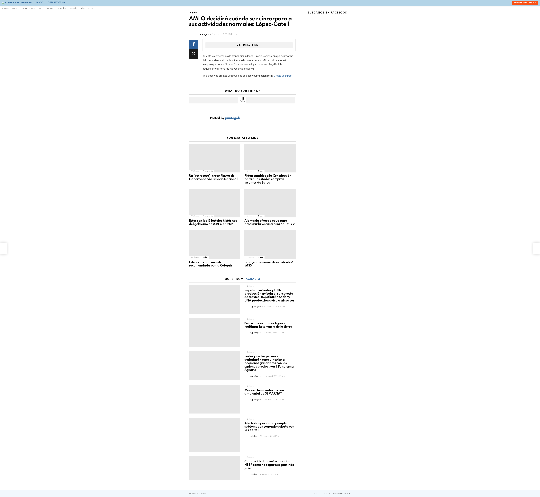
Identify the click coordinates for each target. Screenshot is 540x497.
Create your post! (283, 75)
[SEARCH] (317, 8)
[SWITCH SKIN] (320, 8)
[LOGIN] (324, 8)
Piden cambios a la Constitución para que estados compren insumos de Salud (267, 179)
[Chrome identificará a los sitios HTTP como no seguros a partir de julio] (214, 468)
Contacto (325, 493)
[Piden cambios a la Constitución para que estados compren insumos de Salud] (270, 158)
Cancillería (62, 8)
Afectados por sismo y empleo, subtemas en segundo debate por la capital (269, 427)
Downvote (270, 100)
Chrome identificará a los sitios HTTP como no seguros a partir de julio (269, 465)
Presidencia (208, 171)
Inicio (39, 3)
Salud (82, 8)
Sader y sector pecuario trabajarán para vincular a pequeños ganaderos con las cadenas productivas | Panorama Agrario (269, 363)
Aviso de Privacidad (342, 493)
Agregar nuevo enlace (525, 3)
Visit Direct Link (247, 45)
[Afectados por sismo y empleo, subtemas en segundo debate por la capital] (214, 435)
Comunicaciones (27, 8)
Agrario (5, 8)
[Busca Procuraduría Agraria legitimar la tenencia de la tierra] (214, 332)
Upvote (213, 100)
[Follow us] (312, 8)
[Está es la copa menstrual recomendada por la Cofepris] (214, 244)
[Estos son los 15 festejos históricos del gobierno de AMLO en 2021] (214, 203)
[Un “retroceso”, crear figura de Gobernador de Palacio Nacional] (214, 158)
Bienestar (15, 8)
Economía (41, 8)
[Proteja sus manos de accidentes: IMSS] (270, 244)
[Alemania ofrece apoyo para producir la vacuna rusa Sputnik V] (270, 203)
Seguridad (73, 8)
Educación (51, 8)
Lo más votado (55, 3)
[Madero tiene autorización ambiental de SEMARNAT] (214, 399)
